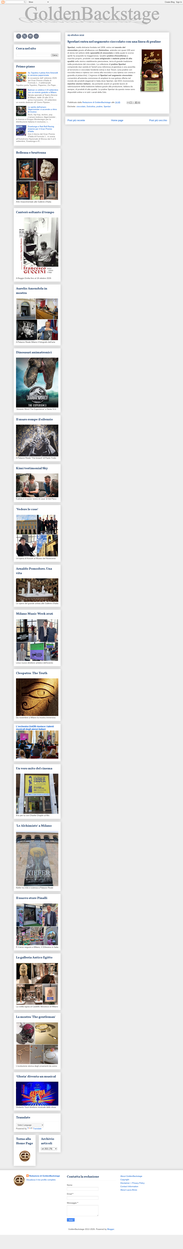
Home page (117, 120)
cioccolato (80, 106)
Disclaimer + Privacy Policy (132, 1183)
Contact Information (129, 1186)
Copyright (124, 1179)
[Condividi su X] (133, 102)
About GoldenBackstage (131, 1176)
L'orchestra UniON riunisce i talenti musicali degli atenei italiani (35, 727)
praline (99, 106)
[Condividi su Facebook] (136, 102)
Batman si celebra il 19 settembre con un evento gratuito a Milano (43, 91)
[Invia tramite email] (128, 102)
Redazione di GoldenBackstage (44, 1176)
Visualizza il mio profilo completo (41, 1180)
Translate (37, 1128)
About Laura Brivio (128, 1190)
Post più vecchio (158, 120)
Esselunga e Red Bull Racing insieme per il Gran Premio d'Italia (41, 128)
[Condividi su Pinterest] (139, 102)
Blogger (110, 1229)
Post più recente (76, 120)
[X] (25, 38)
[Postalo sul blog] (130, 102)
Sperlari (107, 106)
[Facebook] (19, 38)
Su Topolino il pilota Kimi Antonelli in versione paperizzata (43, 74)
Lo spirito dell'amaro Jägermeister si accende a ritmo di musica (42, 109)
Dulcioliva (91, 106)
